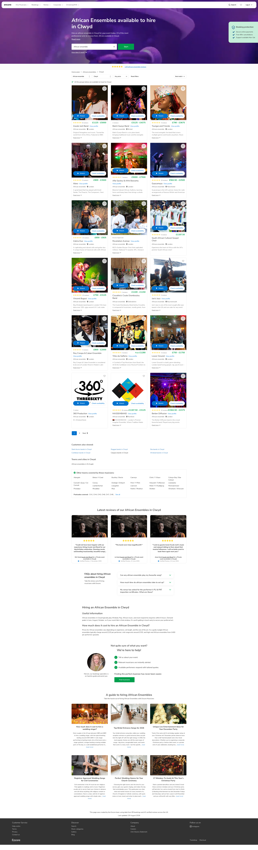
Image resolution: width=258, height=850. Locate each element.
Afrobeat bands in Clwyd (159, 453)
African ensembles (89, 72)
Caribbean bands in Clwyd (81, 453)
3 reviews (164, 123)
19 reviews (164, 180)
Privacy (14, 832)
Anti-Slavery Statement (139, 832)
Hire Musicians (21, 5)
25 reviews (125, 410)
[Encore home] (7, 5)
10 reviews (85, 295)
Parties (46, 5)
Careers (133, 829)
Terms (14, 829)
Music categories (77, 829)
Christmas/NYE (71, 5)
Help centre (16, 826)
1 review (76, 410)
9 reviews (85, 180)
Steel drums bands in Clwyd (82, 449)
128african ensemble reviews (135, 67)
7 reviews (125, 177)
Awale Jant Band (86, 557)
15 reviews (85, 238)
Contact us (16, 835)
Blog (73, 835)
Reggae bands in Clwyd (119, 449)
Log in (248, 5)
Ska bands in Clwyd (157, 449)
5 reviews (164, 235)
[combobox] (82, 76)
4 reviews (125, 292)
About (133, 826)
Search (233, 5)
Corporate (57, 5)
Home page (76, 72)
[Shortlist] (241, 5)
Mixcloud (202, 840)
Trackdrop (193, 840)
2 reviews (115, 123)
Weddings (34, 5)
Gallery (73, 832)
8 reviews (85, 123)
